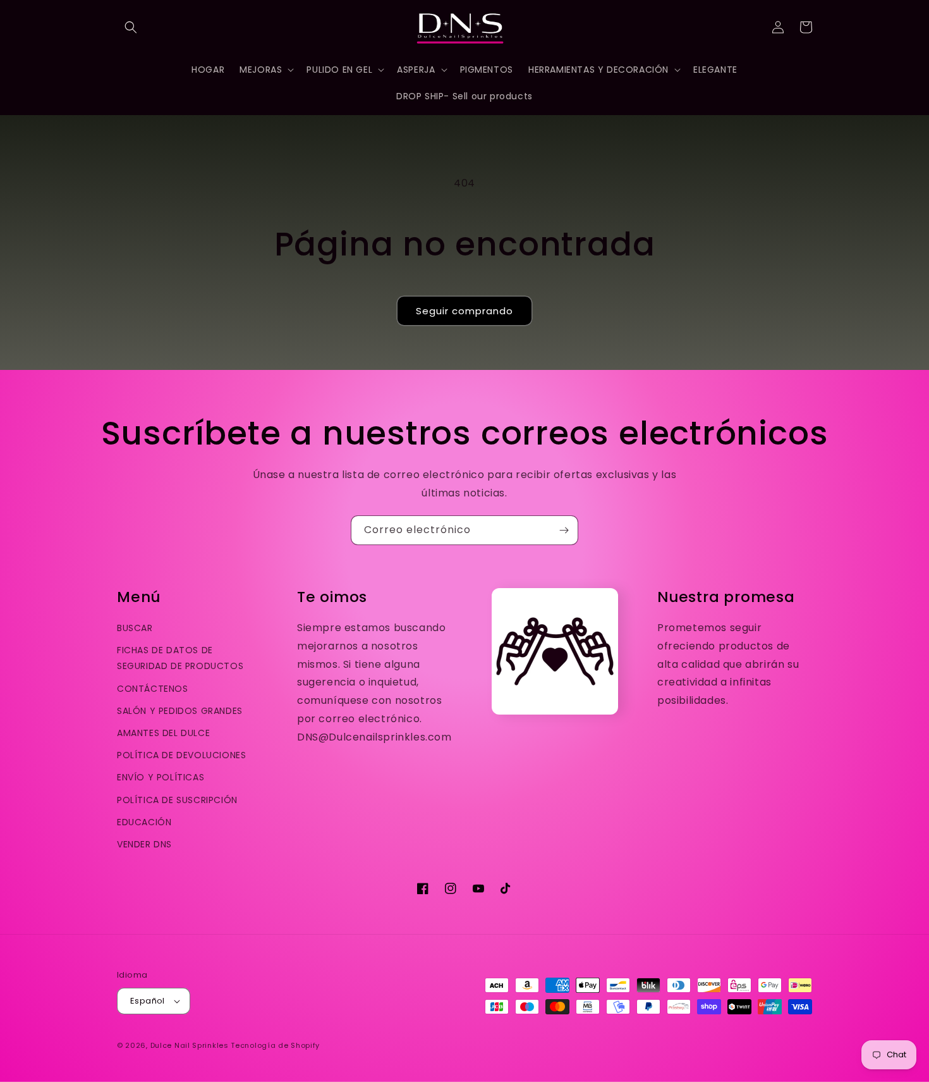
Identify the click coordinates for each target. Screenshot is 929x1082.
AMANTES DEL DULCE (163, 733)
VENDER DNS (144, 844)
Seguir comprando (464, 310)
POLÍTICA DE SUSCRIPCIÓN (177, 800)
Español (147, 1001)
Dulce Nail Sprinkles (189, 1045)
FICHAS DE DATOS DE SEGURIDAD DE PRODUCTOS (180, 658)
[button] (131, 27)
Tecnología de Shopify (275, 1045)
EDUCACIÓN (144, 822)
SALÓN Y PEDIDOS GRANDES (180, 710)
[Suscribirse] (564, 530)
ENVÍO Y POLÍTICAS (160, 777)
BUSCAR (135, 628)
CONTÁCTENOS (152, 688)
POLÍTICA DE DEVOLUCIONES (181, 755)
